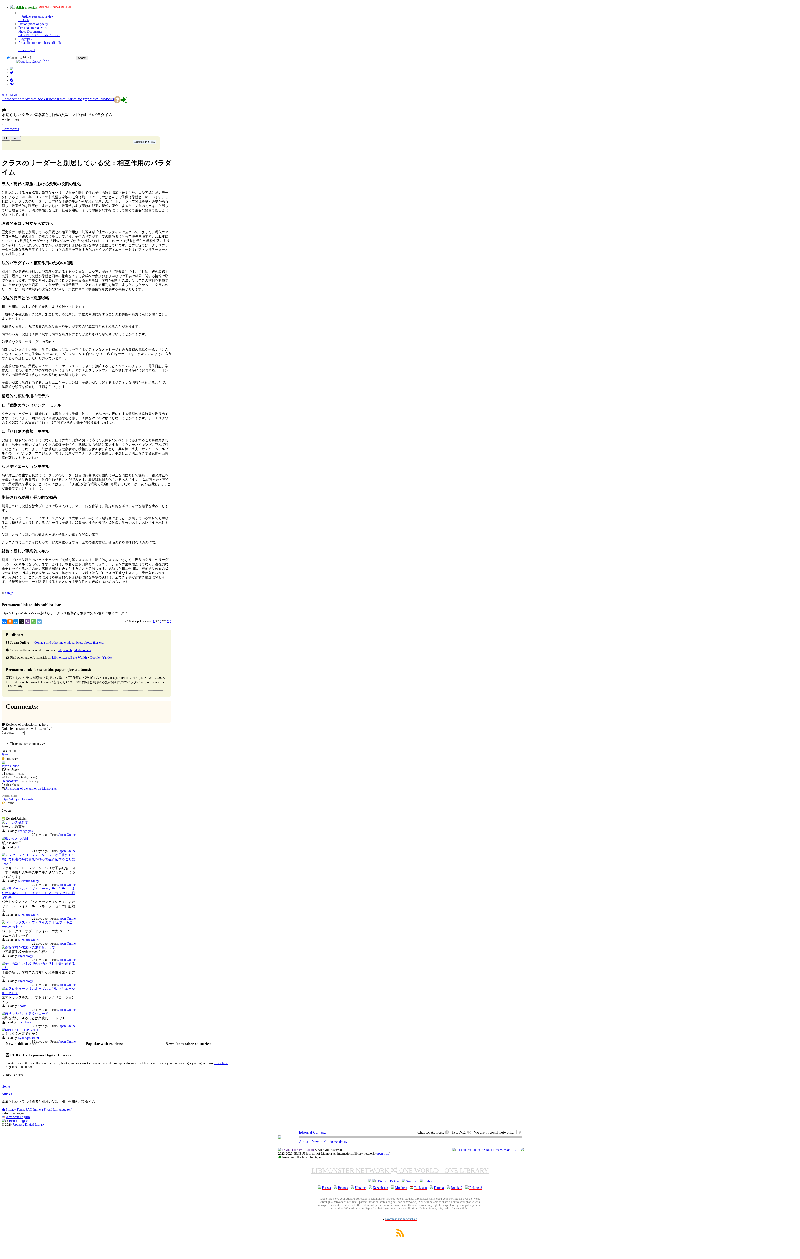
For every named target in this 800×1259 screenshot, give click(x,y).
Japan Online (10, 766)
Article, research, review (37, 16)
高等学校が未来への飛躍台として (30, 947)
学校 (5, 754)
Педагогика (10, 781)
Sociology (24, 1022)
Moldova (401, 1187)
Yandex (107, 657)
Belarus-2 (475, 1187)
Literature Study (28, 881)
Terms (21, 1109)
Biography (25, 39)
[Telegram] (39, 621)
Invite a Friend (42, 1109)
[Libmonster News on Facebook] (11, 76)
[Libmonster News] (11, 72)
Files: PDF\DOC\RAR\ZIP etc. (39, 35)
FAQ (29, 1109)
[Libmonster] (279, 1137)
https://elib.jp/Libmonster (74, 650)
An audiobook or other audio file (39, 42)
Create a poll (26, 50)
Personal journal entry (32, 27)
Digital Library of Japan (298, 1149)
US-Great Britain (387, 1181)
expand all (45, 728)
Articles (7, 1094)
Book (25, 20)
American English (18, 1117)
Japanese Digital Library (28, 1124)
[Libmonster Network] (485, 1149)
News (316, 1141)
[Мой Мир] (15, 621)
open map (382, 1153)
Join (4, 94)
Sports (22, 1006)
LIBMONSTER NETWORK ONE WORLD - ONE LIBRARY (400, 1170)
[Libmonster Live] (12, 84)
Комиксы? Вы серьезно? (22, 1029)
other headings (30, 781)
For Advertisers (335, 1141)
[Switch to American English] (11, 69)
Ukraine (360, 1187)
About (303, 1141)
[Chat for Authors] (11, 80)
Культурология (28, 1038)
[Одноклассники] (10, 621)
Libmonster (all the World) (69, 657)
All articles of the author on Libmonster (31, 788)
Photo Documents (30, 31)
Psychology (25, 956)
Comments (10, 129)
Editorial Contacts (312, 1132)
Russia (326, 1187)
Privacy (11, 1109)
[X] (21, 621)
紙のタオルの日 (16, 838)
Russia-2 (456, 1187)
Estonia (439, 1187)
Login (14, 94)
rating (21, 773)
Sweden (411, 1181)
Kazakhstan (380, 1187)
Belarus (343, 1187)
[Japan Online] (3, 763)
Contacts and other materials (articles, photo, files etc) (69, 642)
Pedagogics (25, 831)
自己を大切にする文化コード (26, 1013)
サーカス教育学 (16, 822)
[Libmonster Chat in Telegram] (448, 1132)
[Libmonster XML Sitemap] (400, 1235)
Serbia (428, 1181)
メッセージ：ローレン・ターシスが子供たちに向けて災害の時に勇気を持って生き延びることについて (38, 859)
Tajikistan (420, 1187)
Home (6, 1086)
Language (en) (62, 1109)
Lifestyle (23, 847)
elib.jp (9, 593)
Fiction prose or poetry (33, 24)
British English (19, 1121)
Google (95, 657)
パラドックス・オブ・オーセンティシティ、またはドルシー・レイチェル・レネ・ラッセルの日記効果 (38, 893)
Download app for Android (401, 1218)
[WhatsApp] (33, 621)
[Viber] (27, 621)
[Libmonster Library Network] (522, 1149)
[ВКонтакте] (4, 621)
